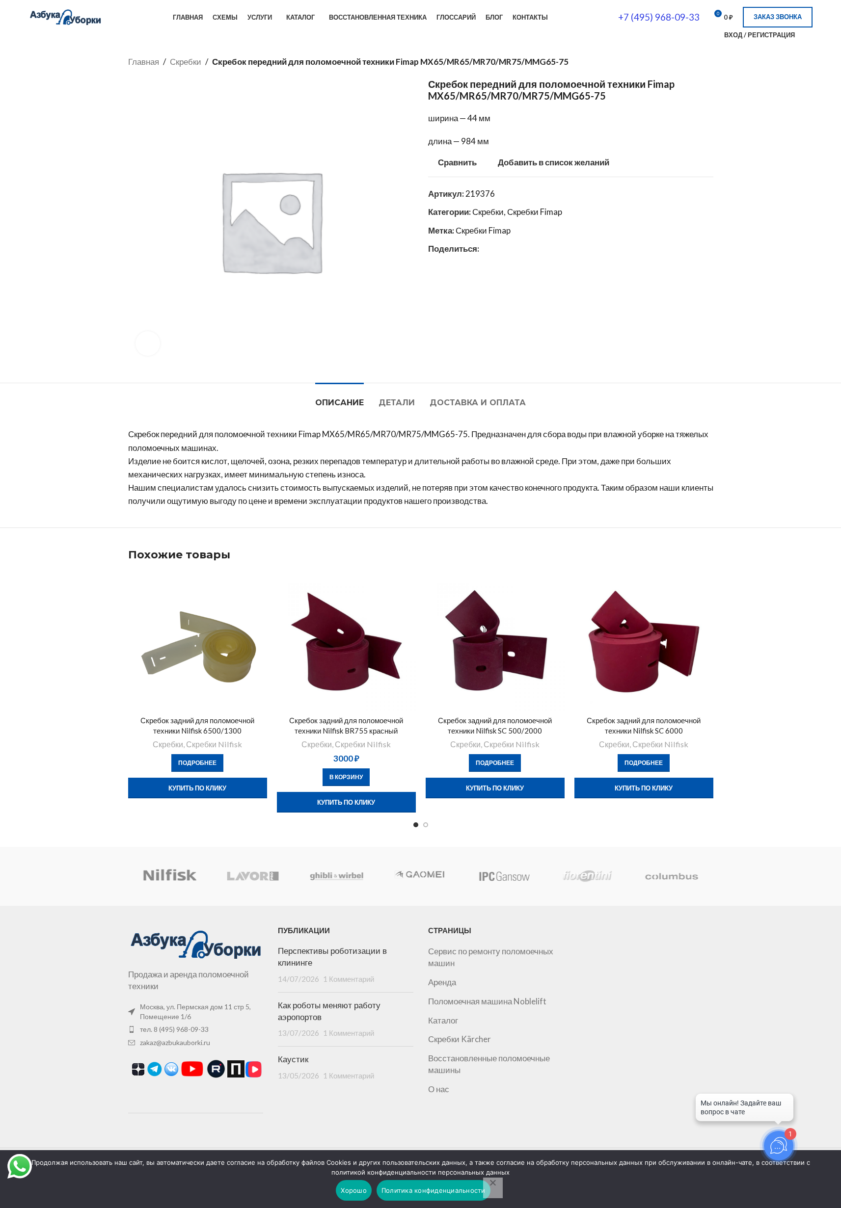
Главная (143, 61)
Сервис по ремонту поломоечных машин (490, 957)
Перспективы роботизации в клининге (332, 957)
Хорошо (354, 1190)
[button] (346, 777)
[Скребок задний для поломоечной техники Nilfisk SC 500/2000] (495, 641)
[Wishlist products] (808, 35)
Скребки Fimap (534, 212)
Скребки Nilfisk (214, 744)
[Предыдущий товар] (684, 62)
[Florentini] (587, 876)
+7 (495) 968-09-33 (659, 17)
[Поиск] (710, 35)
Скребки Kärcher (459, 1039)
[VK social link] (497, 248)
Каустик (293, 1059)
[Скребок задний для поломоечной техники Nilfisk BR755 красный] (346, 641)
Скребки (185, 61)
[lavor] (253, 876)
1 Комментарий (348, 978)
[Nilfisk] (169, 876)
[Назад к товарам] (696, 62)
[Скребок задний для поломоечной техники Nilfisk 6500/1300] (197, 641)
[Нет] (493, 1188)
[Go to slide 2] (425, 824)
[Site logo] (65, 16)
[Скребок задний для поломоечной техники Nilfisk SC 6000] (643, 641)
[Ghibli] (337, 876)
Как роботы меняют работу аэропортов (329, 1011)
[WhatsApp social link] (485, 248)
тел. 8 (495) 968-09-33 (174, 1029)
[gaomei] (420, 876)
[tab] (339, 398)
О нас (438, 1089)
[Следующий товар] (707, 62)
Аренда (442, 982)
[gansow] (504, 876)
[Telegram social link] (509, 248)
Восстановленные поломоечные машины (489, 1064)
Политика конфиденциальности (433, 1190)
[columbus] (671, 876)
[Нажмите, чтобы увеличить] (148, 343)
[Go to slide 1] (415, 824)
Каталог (443, 1020)
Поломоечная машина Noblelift (487, 1001)
